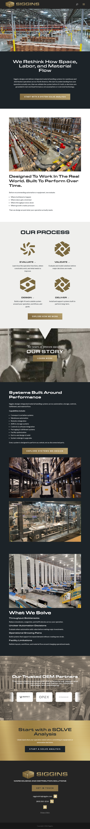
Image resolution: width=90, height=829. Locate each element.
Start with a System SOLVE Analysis (45, 97)
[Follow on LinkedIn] (45, 807)
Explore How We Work (45, 316)
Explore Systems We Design (45, 451)
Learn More (45, 358)
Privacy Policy (45, 812)
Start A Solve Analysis (45, 749)
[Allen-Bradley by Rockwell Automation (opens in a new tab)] (78, 697)
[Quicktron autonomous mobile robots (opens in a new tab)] (39, 697)
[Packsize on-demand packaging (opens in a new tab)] (19, 697)
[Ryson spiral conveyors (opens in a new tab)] (58, 697)
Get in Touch (45, 788)
